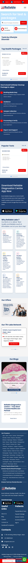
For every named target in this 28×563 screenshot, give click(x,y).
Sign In (17, 522)
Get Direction (14, 344)
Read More (13, 418)
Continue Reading (14, 390)
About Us (4, 514)
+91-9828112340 (8, 538)
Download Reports (22, 28)
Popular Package (19, 514)
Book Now (22, 73)
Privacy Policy (10, 558)
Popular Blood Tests (20, 511)
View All (24, 48)
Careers (3, 519)
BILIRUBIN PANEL (6, 151)
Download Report (20, 520)
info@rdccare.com (9, 541)
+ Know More (5, 70)
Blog (2, 516)
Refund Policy (7, 556)
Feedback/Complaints (7, 525)
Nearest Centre (19, 517)
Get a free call (20, 561)
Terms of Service (18, 556)
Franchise (18, 558)
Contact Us (4, 522)
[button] (12, 79)
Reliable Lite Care (6, 54)
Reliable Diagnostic (7, 554)
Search (23, 23)
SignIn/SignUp (17, 2)
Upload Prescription (7, 29)
